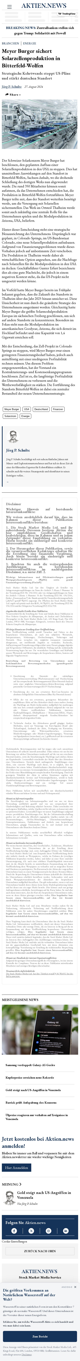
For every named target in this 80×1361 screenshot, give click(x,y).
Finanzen (58, 409)
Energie (29, 43)
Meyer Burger (11, 409)
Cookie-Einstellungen (14, 1241)
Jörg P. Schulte (12, 86)
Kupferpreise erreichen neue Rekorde (30, 1078)
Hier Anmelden (16, 1167)
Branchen (10, 43)
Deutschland (41, 409)
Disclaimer (27, 1354)
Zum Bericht (40, 1336)
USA (26, 409)
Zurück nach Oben (40, 1251)
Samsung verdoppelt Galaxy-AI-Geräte (30, 1065)
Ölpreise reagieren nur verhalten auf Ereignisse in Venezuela (37, 1117)
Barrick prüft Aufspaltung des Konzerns (31, 1103)
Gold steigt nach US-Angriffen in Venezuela (33, 1090)
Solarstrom (10, 416)
